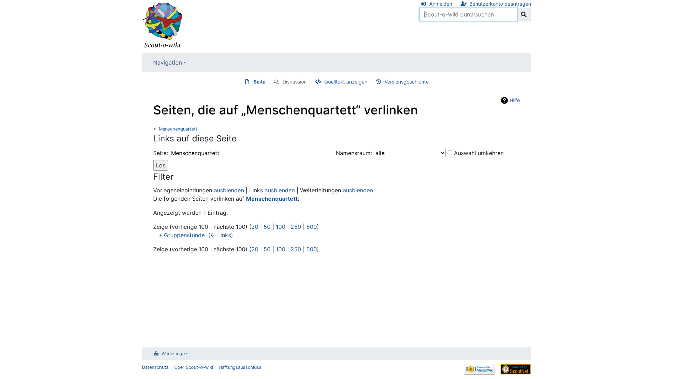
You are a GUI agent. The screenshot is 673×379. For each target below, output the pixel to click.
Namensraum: (354, 153)
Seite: (160, 153)
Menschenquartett (178, 129)
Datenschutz (155, 367)
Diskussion (295, 82)
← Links (220, 235)
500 (311, 226)
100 (280, 226)
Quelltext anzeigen (345, 82)
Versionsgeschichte (407, 82)
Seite (259, 82)
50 (267, 226)
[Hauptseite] (163, 25)
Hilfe (515, 100)
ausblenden (229, 190)
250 (296, 226)
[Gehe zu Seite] (524, 14)
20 (254, 226)
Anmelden (440, 4)
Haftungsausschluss (240, 367)
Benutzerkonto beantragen (500, 4)
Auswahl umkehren (479, 153)
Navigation (167, 62)
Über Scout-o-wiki (193, 367)
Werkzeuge (173, 353)
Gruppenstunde (184, 235)
